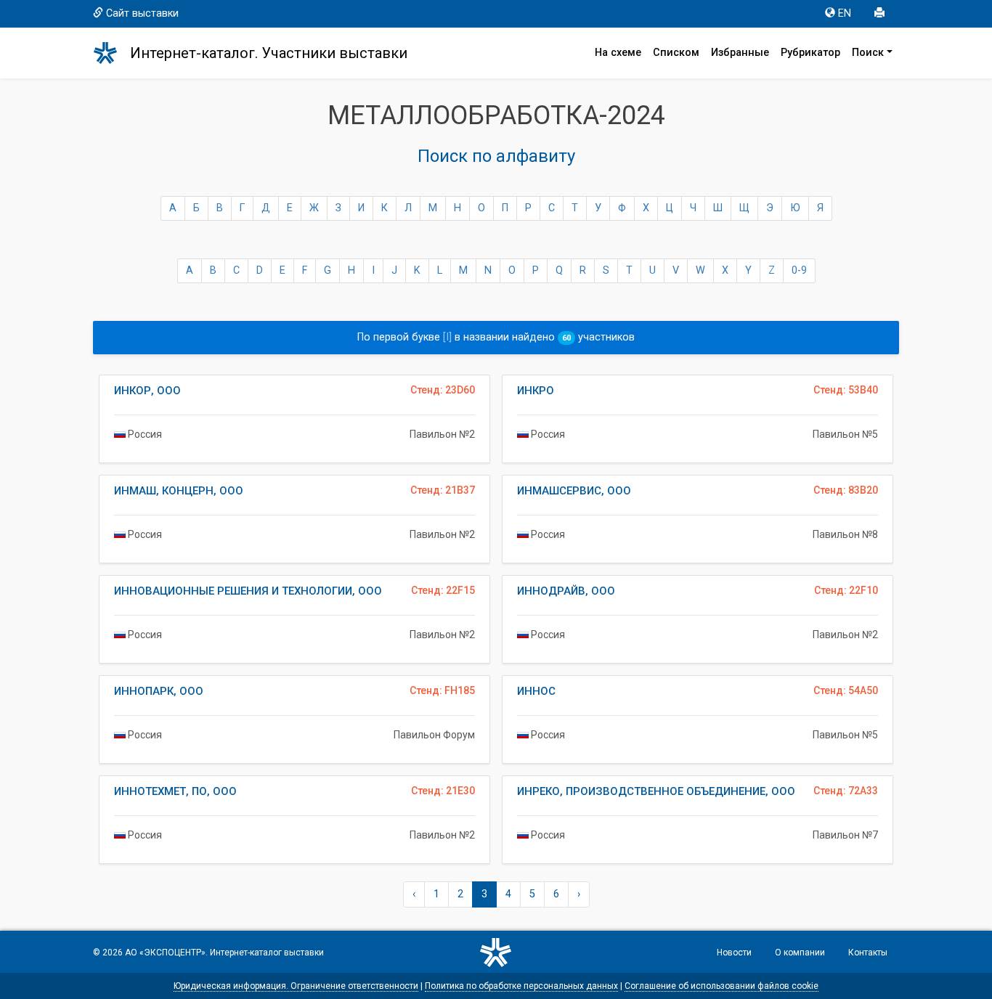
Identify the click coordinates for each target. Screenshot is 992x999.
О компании (800, 952)
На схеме (618, 52)
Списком (676, 52)
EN (844, 13)
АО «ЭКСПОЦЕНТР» (165, 952)
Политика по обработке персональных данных (521, 986)
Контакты (867, 952)
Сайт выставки (142, 13)
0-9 (799, 270)
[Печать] (881, 14)
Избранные (740, 52)
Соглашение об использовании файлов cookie (721, 986)
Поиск (868, 52)
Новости (734, 952)
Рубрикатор (810, 52)
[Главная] (112, 53)
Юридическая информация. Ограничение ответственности (296, 986)
